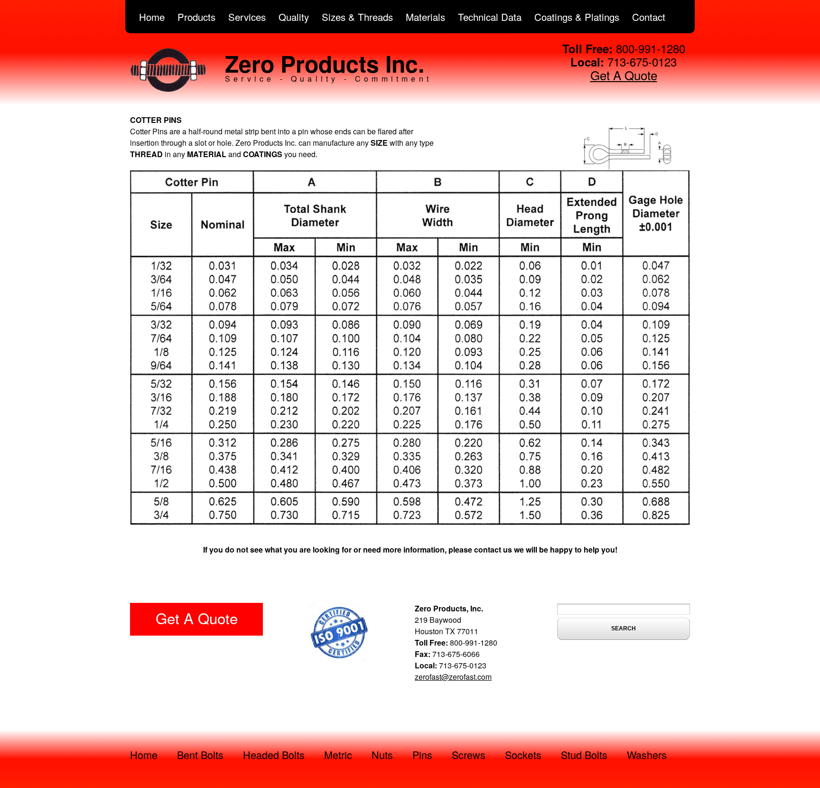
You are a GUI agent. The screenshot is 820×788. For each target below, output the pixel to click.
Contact (648, 16)
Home (152, 16)
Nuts (382, 754)
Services (247, 16)
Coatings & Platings (576, 16)
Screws (468, 754)
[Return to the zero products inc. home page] (168, 89)
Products (196, 16)
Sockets (523, 754)
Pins (422, 754)
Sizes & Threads (357, 16)
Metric (338, 754)
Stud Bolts (584, 754)
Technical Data (490, 16)
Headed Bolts (274, 754)
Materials (425, 16)
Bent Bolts (200, 754)
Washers (647, 754)
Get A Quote (623, 75)
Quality (294, 16)
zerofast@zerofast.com (453, 676)
